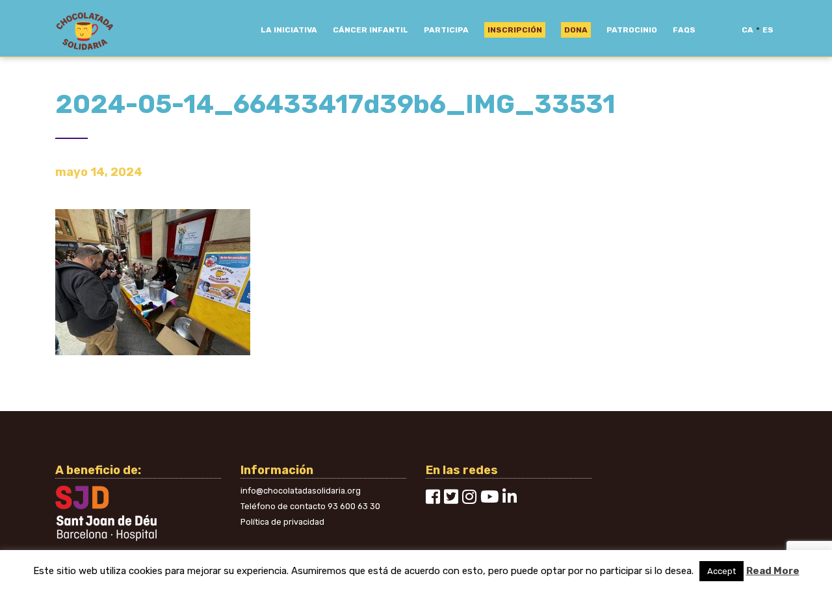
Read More (773, 571)
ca (747, 29)
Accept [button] (721, 571)
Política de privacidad (282, 522)
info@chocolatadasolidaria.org (300, 490)
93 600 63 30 (354, 506)
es (768, 29)
